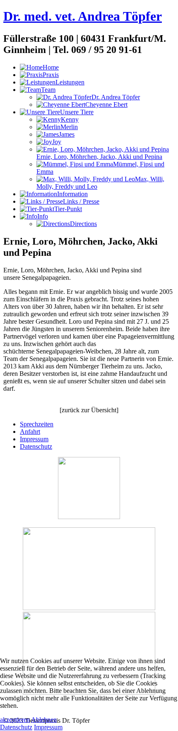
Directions (83, 223)
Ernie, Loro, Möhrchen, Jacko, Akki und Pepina (99, 156)
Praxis (51, 74)
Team (48, 89)
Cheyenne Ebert (106, 104)
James (67, 134)
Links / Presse (81, 201)
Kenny (70, 119)
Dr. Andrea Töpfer (115, 97)
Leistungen (69, 82)
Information (72, 193)
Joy (56, 141)
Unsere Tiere (77, 111)
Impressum (34, 438)
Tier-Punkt (68, 208)
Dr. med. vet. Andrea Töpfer (82, 16)
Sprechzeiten (36, 424)
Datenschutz (36, 446)
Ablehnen (44, 719)
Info (42, 216)
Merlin (69, 126)
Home (51, 67)
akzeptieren (15, 719)
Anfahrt (30, 431)
